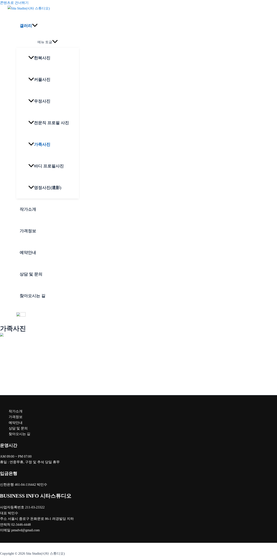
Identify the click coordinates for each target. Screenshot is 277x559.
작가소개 (28, 209)
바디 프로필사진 (49, 166)
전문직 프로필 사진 (51, 122)
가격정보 (28, 231)
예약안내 (28, 252)
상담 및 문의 (31, 274)
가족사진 (42, 144)
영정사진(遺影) (47, 187)
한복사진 (42, 58)
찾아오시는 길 (32, 295)
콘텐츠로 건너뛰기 (14, 3)
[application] (35, 25)
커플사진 (42, 79)
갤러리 (26, 25)
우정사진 (42, 101)
